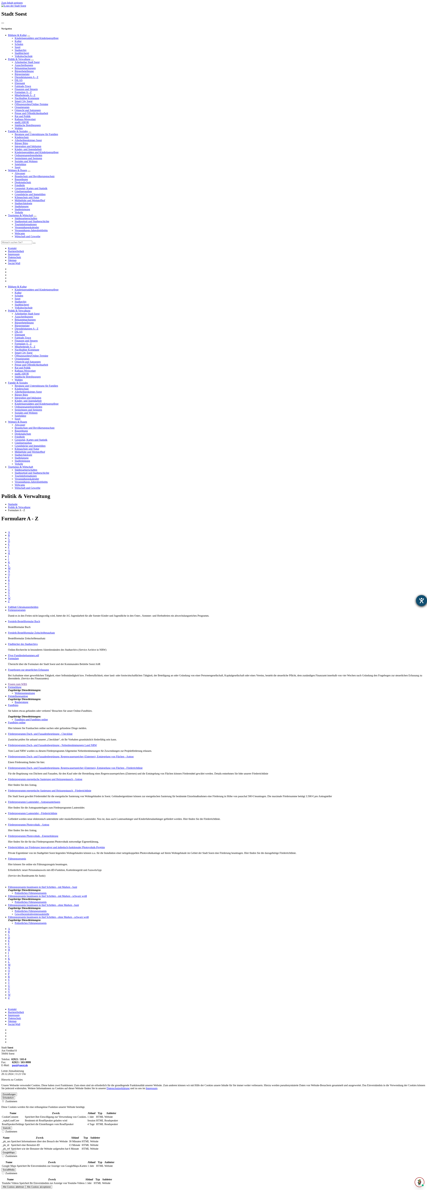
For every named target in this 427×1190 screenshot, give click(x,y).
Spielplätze (20, 164)
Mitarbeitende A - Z (25, 95)
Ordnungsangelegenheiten (28, 155)
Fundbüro (13, 705)
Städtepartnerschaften (26, 218)
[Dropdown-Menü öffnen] (28, 36)
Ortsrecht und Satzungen (28, 110)
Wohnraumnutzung (25, 693)
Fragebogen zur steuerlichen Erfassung (28, 669)
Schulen (19, 44)
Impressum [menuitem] (14, 254)
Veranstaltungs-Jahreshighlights (31, 230)
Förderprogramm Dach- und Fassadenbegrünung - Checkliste (40, 733)
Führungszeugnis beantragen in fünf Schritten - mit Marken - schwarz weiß (47, 896)
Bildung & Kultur (17, 35)
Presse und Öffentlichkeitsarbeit (31, 113)
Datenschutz (14, 1018)
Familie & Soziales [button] (18, 382)
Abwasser (20, 173)
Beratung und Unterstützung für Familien (36, 134)
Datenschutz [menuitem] (14, 257)
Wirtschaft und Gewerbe (27, 236)
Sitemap (12, 1021)
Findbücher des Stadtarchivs (23, 644)
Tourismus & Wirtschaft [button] (20, 466)
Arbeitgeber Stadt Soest (27, 62)
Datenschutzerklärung (118, 1088)
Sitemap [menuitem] (12, 260)
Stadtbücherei (22, 53)
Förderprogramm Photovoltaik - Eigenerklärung (33, 836)
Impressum (14, 1015)
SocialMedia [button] (9, 1169)
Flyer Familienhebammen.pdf (23, 655)
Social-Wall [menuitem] (14, 263)
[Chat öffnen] (419, 1182)
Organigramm (22, 107)
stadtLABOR (22, 122)
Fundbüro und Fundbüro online (31, 719)
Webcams (20, 233)
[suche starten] (34, 243)
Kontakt (12, 1009)
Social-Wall (14, 1024)
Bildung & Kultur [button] (17, 286)
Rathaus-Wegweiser (25, 119)
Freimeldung (14, 687)
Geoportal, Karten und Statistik (31, 188)
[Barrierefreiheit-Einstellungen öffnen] (421, 600)
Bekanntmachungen (25, 68)
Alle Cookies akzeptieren (39, 1187)
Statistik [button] (7, 1128)
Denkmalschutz (23, 182)
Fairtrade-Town (23, 86)
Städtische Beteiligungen (28, 125)
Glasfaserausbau (23, 191)
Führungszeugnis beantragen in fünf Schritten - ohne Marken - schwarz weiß (48, 917)
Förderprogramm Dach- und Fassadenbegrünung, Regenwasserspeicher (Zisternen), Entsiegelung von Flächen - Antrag (71, 756)
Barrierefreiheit (16, 1012)
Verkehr (19, 212)
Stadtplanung (22, 206)
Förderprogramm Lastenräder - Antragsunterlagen (34, 802)
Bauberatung (21, 702)
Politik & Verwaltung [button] (19, 310)
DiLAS (19, 80)
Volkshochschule (24, 56)
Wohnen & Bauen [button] (17, 421)
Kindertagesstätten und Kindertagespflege (37, 38)
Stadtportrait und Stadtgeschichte (32, 221)
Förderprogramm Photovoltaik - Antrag (28, 824)
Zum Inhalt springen (12, 2)
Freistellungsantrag (18, 696)
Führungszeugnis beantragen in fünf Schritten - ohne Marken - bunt (43, 905)
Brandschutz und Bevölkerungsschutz (35, 176)
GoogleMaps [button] (9, 1152)
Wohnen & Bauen (17, 170)
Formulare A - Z (23, 92)
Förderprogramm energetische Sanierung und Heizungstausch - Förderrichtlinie (49, 790)
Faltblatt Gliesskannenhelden (23, 607)
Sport (17, 47)
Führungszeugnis (17, 858)
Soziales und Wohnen (26, 161)
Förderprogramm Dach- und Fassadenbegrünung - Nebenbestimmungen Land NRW (52, 745)
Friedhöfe (20, 185)
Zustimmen (11, 1101)
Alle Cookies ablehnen (13, 1187)
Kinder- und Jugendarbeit (28, 149)
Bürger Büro (21, 143)
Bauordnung (21, 179)
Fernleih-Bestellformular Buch (24, 621)
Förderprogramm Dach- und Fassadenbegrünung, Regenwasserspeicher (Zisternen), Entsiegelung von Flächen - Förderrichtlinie (75, 767)
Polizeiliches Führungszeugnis (31, 893)
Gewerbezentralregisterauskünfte (32, 914)
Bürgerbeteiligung (24, 71)
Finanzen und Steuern (26, 89)
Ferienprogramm (17, 610)
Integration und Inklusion (28, 146)
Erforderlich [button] (8, 1098)
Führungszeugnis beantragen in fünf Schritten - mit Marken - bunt (42, 887)
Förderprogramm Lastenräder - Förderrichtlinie (32, 813)
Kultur (18, 41)
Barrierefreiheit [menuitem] (16, 251)
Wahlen (19, 128)
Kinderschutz (22, 137)
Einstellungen (9, 1094)
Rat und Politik (23, 116)
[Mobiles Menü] (2, 23)
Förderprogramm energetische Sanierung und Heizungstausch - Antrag (45, 779)
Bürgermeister (22, 74)
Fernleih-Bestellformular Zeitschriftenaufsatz (31, 632)
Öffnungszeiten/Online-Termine (31, 104)
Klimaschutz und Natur (27, 197)
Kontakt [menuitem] (12, 248)
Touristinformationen (26, 224)
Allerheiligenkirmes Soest (28, 140)
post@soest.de (20, 1065)
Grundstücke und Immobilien (30, 194)
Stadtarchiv (21, 50)
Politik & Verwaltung (19, 59)
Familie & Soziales (18, 131)
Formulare (13, 658)
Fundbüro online (17, 722)
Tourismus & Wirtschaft (20, 215)
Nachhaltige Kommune (27, 98)
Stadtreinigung (22, 209)
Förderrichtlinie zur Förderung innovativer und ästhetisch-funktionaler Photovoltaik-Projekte (56, 847)
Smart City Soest (23, 101)
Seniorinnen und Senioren (28, 158)
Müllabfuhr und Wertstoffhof (30, 200)
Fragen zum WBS (17, 684)
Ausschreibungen (24, 65)
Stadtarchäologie (23, 203)
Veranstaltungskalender (27, 227)
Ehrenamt (20, 83)
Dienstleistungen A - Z (26, 77)
